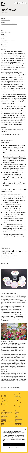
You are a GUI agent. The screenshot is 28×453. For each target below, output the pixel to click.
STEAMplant (4, 42)
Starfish (16, 420)
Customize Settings (14, 447)
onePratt (16, 414)
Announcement (9, 200)
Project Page (11, 208)
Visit (17, 403)
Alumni (2, 423)
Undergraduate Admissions (6, 412)
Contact (5, 403)
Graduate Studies (4, 416)
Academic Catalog (18, 423)
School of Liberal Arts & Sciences (9, 24)
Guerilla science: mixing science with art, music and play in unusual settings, (14, 146)
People (4, 5)
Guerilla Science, (12, 55)
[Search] (23, 3)
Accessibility (3, 420)
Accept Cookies (14, 444)
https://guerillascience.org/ (8, 40)
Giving (2, 424)
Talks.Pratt (17, 421)
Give (16, 3)
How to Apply (4, 396)
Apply (20, 3)
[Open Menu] (26, 3)
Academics (3, 414)
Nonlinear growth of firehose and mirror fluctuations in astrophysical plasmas (14, 156)
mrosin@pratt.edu (5, 32)
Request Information (17, 396)
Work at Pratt (3, 425)
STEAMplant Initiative (19, 58)
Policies (16, 416)
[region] (14, 439)
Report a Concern (18, 417)
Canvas (16, 413)
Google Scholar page (6, 191)
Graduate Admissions (5, 413)
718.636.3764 (4, 36)
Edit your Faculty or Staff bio (10, 387)
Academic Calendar (19, 424)
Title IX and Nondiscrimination (7, 421)
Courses (3, 417)
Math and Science (5, 20)
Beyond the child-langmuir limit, (12, 182)
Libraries (16, 425)
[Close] (25, 429)
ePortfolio (17, 412)
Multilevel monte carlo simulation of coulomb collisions (13, 173)
